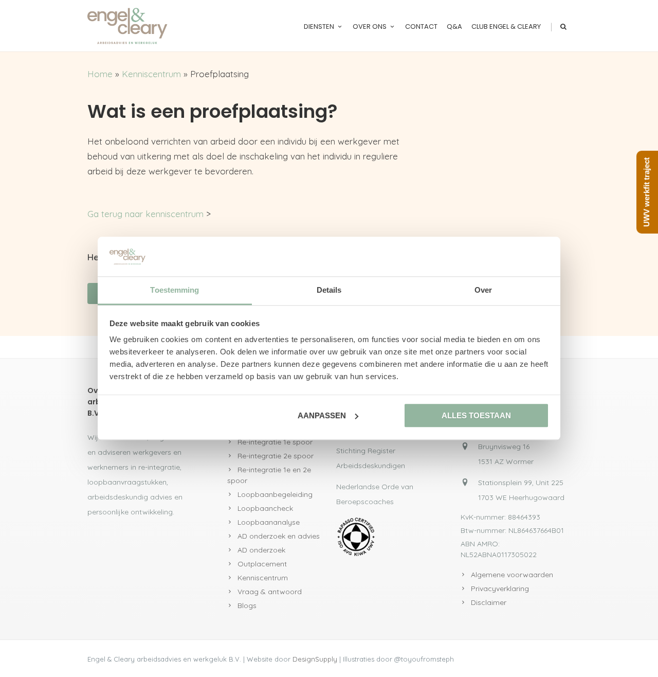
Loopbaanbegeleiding (275, 494)
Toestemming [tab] (174, 290)
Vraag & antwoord (269, 591)
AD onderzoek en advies (278, 536)
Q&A (454, 26)
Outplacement (262, 563)
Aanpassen (322, 415)
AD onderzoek (261, 550)
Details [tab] (329, 290)
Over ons (370, 26)
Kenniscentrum (151, 73)
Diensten (319, 26)
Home (100, 73)
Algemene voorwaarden (512, 574)
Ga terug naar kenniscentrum (145, 213)
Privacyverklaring (500, 588)
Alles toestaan (476, 415)
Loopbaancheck (265, 508)
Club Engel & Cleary (506, 26)
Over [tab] (483, 290)
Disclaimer (488, 602)
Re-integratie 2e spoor (275, 455)
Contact (421, 26)
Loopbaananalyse (268, 522)
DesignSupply (315, 659)
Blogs (247, 605)
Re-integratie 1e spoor (275, 442)
